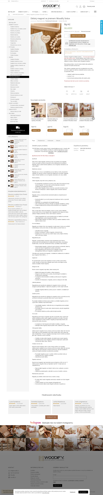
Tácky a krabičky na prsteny (17, 72)
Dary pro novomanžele (16, 74)
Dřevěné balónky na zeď (16, 95)
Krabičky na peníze (15, 30)
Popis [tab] (33, 140)
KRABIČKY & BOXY (13, 24)
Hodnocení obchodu (51, 395)
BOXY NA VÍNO (14, 121)
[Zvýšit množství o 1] (69, 35)
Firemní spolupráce (35, 474)
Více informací (45, 492)
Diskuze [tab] (58, 140)
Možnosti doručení (85, 31)
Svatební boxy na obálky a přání (18, 28)
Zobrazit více (51, 417)
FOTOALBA (12, 47)
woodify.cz (13, 477)
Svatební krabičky (14, 26)
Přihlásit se (57, 485)
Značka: (63, 21)
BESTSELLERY (12, 22)
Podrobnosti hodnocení (51, 21)
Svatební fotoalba (14, 49)
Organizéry (13, 43)
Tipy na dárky (13, 101)
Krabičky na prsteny (15, 32)
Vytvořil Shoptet (91, 491)
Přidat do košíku (77, 35)
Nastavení (72, 492)
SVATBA (11, 57)
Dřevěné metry (14, 85)
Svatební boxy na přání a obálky (18, 63)
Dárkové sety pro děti (15, 111)
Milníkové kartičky (14, 93)
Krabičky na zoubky (15, 37)
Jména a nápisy (14, 79)
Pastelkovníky (13, 41)
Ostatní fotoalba (14, 55)
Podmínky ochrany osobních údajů (39, 482)
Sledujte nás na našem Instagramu (57, 423)
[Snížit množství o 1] (69, 37)
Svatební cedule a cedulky (16, 68)
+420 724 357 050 (14, 473)
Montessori (13, 97)
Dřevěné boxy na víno (15, 45)
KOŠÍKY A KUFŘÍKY (13, 103)
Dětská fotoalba (14, 51)
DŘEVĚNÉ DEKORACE (14, 76)
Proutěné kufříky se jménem (17, 105)
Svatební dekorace (15, 70)
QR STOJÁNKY (14, 119)
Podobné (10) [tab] (41, 140)
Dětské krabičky (14, 34)
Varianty (35, 130)
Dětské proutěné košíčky (16, 107)
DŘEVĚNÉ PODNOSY (15, 115)
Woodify (12, 475)
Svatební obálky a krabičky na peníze (17, 66)
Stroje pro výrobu (35, 478)
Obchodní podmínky (36, 480)
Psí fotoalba (13, 53)
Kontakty (43, 1)
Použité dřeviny (34, 476)
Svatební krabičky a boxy (16, 61)
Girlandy (12, 91)
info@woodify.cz (14, 470)
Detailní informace (68, 86)
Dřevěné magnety (14, 99)
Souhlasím (84, 492)
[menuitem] (12, 12)
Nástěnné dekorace (15, 83)
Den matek (13, 89)
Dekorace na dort (14, 87)
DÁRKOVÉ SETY (13, 109)
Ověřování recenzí (35, 485)
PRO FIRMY (11, 113)
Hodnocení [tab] (50, 140)
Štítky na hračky (14, 81)
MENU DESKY (13, 117)
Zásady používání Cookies (37, 483)
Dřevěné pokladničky (15, 39)
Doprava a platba (54, 1)
